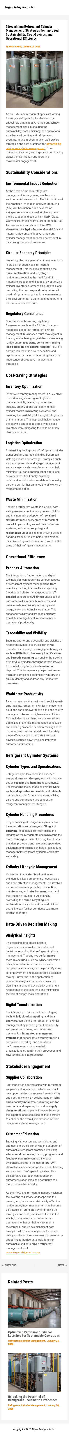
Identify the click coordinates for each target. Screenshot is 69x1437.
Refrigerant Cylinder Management (26, 1340)
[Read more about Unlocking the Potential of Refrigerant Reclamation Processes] (34, 1372)
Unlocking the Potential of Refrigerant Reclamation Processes (33, 1398)
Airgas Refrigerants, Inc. (20, 7)
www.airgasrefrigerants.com (23, 1252)
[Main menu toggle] (61, 7)
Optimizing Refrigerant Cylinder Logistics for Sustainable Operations (34, 1333)
